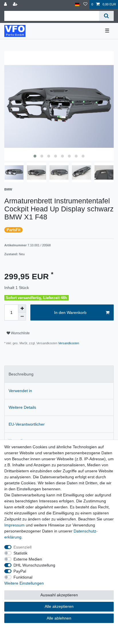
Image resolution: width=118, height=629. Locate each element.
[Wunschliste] (85, 4)
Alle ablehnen (59, 618)
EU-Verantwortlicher (27, 424)
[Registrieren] (16, 4)
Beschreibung (21, 374)
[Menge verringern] (22, 316)
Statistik (20, 553)
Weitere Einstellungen (24, 583)
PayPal (19, 571)
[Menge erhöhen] (22, 308)
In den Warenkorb (70, 312)
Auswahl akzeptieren (59, 595)
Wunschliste (20, 333)
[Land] (77, 4)
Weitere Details (22, 407)
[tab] (59, 373)
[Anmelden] (6, 4)
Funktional (22, 577)
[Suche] (106, 16)
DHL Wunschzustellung (34, 565)
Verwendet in (20, 390)
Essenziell (22, 547)
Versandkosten (68, 343)
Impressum (14, 525)
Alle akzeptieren (59, 606)
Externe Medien (27, 559)
